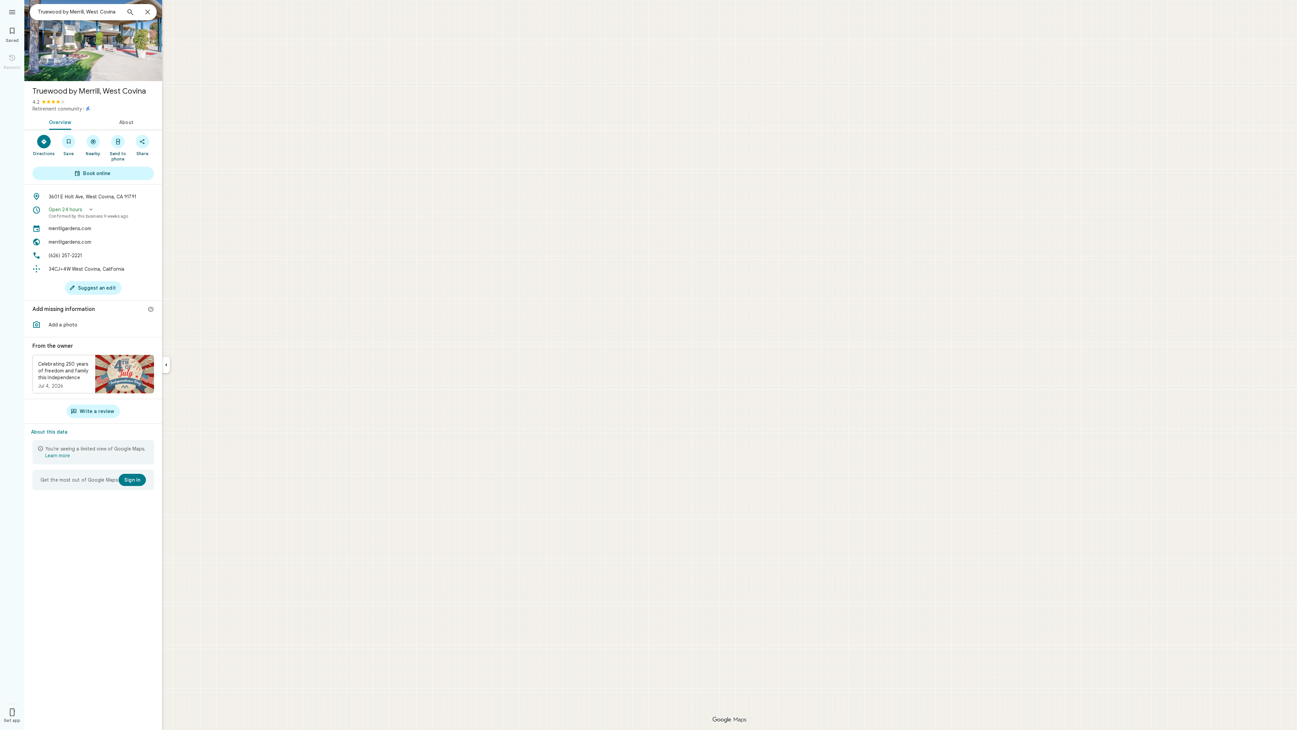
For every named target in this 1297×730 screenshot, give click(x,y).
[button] (93, 212)
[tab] (59, 122)
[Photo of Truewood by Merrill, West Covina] (93, 40)
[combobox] (79, 12)
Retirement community (57, 109)
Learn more (57, 456)
